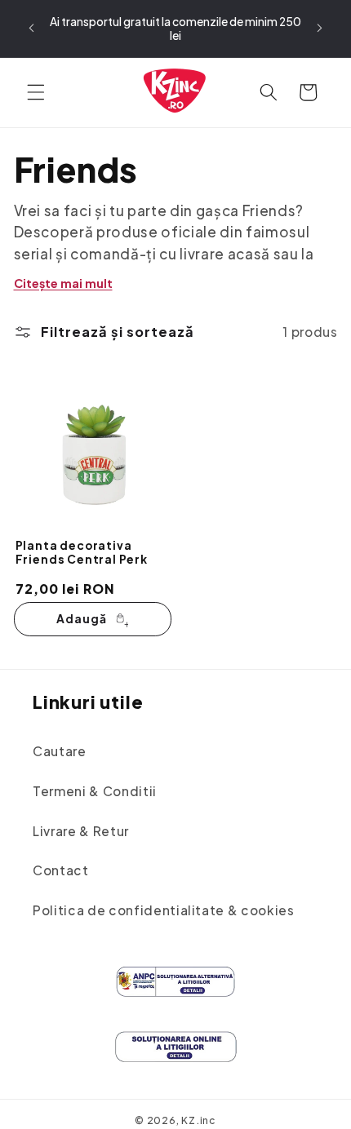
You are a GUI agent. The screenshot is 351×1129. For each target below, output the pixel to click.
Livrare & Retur (81, 831)
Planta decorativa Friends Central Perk (82, 552)
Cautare (60, 751)
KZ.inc (198, 1120)
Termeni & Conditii (95, 791)
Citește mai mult (63, 283)
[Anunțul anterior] (32, 28)
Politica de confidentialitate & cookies (164, 910)
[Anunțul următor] (320, 28)
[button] (36, 92)
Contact (61, 870)
